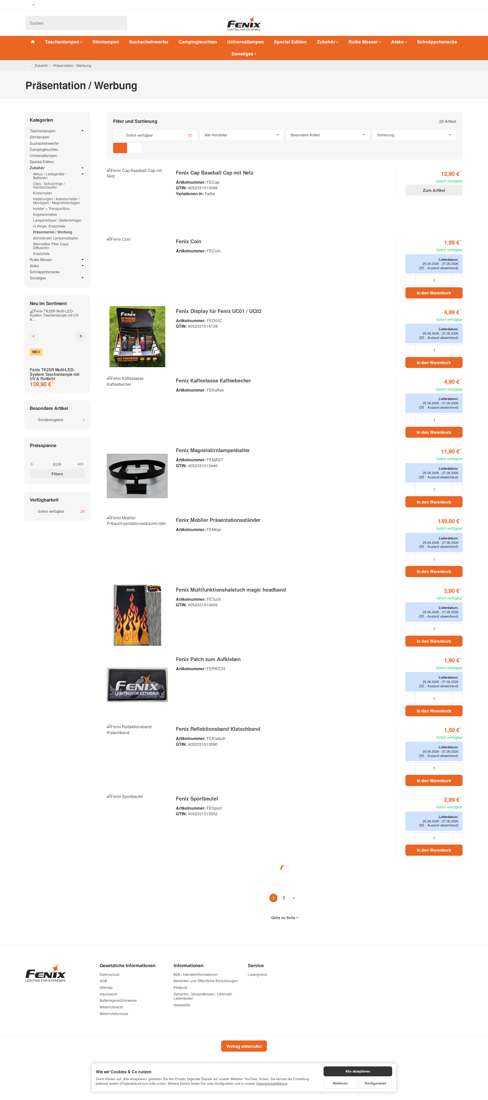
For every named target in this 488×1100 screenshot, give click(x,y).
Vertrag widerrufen (244, 1046)
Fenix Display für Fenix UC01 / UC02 (219, 311)
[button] (284, 141)
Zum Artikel (434, 190)
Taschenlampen (62, 41)
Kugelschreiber (45, 214)
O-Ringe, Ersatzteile (49, 225)
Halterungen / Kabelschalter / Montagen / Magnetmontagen (56, 200)
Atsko (397, 41)
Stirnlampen (106, 41)
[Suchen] (120, 23)
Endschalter (42, 192)
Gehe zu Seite (283, 917)
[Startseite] (27, 66)
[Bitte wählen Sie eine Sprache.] (30, 5)
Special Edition (290, 41)
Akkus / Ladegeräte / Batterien (49, 176)
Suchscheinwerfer (149, 41)
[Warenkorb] (457, 23)
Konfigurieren (375, 1083)
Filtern (57, 473)
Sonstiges (242, 53)
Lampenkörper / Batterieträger (57, 220)
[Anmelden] (444, 23)
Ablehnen (340, 1083)
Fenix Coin (188, 241)
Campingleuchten (198, 41)
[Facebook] (43, 5)
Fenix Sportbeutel (197, 798)
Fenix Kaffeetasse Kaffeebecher (213, 380)
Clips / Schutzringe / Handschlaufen (49, 185)
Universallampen (245, 41)
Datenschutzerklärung (271, 1083)
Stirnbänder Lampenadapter (55, 237)
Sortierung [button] (385, 134)
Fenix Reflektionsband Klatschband (218, 729)
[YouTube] (51, 5)
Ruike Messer (363, 41)
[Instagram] (58, 5)
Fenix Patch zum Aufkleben (208, 659)
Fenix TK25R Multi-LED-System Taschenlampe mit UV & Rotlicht (54, 374)
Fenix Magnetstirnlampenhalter (213, 450)
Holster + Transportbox (51, 208)
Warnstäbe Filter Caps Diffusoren (51, 245)
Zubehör (326, 41)
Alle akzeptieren (357, 1071)
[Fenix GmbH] (244, 23)
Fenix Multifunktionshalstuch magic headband (231, 589)
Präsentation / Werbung (52, 232)
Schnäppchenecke (437, 41)
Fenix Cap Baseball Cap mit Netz (214, 172)
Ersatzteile (41, 253)
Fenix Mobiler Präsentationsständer (218, 520)
